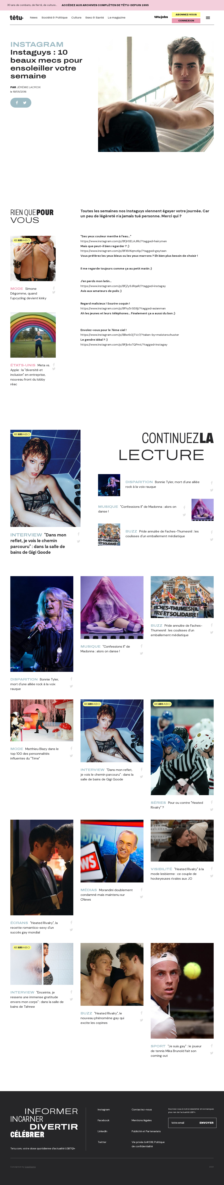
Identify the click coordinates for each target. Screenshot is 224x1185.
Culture (76, 17)
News (34, 17)
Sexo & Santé (94, 17)
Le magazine (116, 17)
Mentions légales (142, 1120)
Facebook (104, 1120)
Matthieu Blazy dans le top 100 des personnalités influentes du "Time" (34, 753)
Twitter (102, 1142)
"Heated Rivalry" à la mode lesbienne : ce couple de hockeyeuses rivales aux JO (177, 874)
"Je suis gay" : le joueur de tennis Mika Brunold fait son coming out (176, 1051)
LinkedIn (102, 1131)
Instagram (37, 44)
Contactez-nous (142, 1109)
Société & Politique (54, 17)
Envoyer (207, 1122)
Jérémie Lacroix (29, 87)
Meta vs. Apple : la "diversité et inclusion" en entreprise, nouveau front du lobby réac (30, 374)
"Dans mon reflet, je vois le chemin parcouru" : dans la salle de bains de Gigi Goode (38, 543)
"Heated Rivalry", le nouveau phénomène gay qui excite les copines (102, 1018)
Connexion (186, 20)
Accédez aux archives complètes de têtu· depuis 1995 (105, 5)
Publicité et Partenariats (146, 1131)
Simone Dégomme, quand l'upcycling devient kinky (28, 293)
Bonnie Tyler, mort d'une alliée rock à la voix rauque (34, 684)
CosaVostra (30, 1167)
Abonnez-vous (186, 14)
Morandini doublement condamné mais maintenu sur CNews (107, 895)
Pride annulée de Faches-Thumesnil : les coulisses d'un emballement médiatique (176, 630)
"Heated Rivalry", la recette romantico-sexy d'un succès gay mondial (34, 927)
